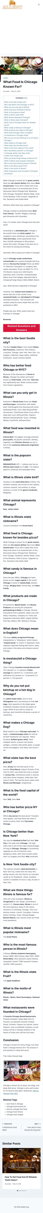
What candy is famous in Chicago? (17, 128)
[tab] (17, 1190)
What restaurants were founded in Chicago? (21, 171)
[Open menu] (39, 4)
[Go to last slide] (6, 1168)
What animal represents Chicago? (17, 117)
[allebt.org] (12, 4)
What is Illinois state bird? (14, 115)
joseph (7, 91)
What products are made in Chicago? (18, 130)
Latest (5, 78)
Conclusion (8, 174)
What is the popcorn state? (14, 112)
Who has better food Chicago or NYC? (19, 105)
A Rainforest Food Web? (9, 1127)
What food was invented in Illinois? (17, 110)
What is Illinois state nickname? (16, 120)
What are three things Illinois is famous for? (20, 158)
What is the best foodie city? (15, 102)
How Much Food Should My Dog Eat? (32, 1127)
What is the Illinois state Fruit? (15, 166)
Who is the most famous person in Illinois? (20, 163)
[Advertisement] (21, 31)
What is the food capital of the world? (18, 148)
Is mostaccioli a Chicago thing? (16, 135)
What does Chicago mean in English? (18, 133)
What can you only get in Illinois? (16, 107)
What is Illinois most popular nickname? (19, 161)
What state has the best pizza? (16, 145)
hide (25, 98)
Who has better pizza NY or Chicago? (18, 151)
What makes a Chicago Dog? (15, 143)
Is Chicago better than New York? (17, 153)
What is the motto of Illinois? (15, 168)
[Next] (37, 1168)
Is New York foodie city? (13, 156)
